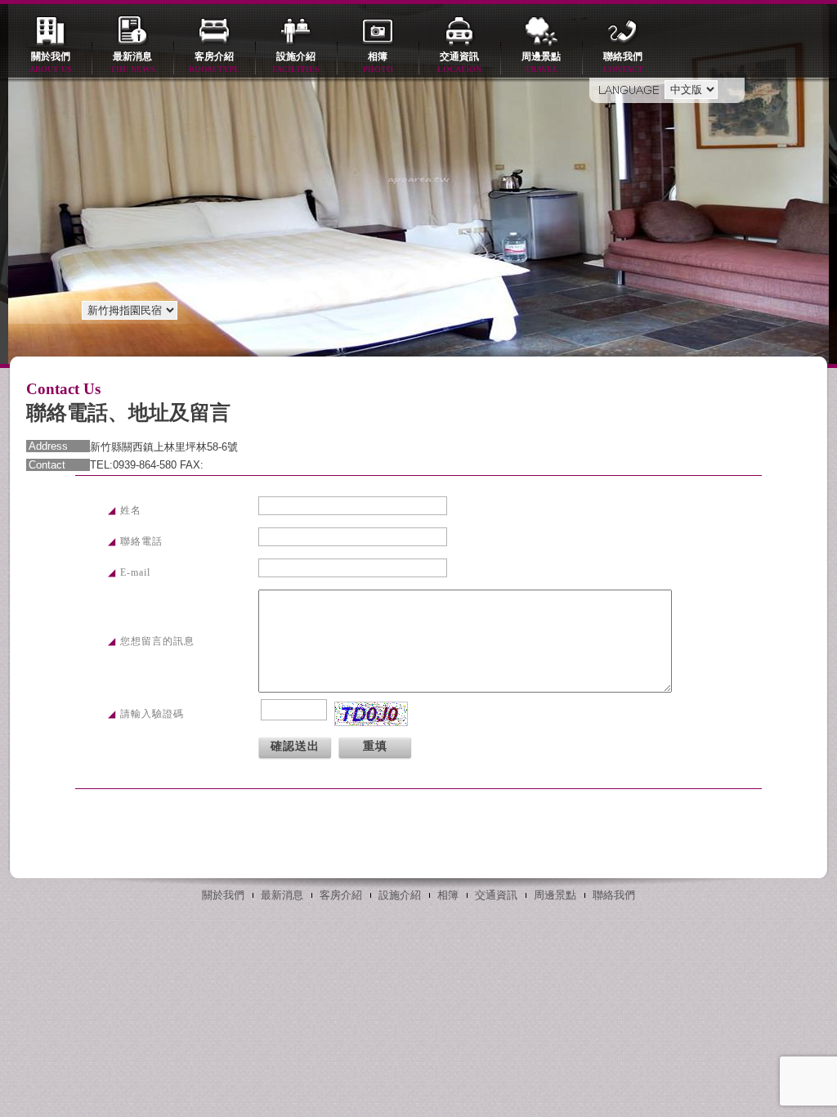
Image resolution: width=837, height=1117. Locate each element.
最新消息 (132, 62)
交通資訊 (459, 62)
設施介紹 (296, 62)
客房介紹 (214, 62)
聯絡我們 (623, 62)
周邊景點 (541, 62)
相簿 (378, 62)
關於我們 (50, 62)
